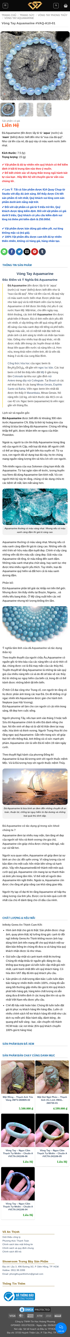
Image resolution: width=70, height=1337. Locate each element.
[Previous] (6, 66)
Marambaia (33, 392)
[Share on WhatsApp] (4, 251)
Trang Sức (27, 15)
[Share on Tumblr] (42, 251)
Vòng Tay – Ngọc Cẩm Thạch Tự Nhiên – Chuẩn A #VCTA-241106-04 (18, 1206)
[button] (5, 5)
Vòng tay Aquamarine (19, 18)
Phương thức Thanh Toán (15, 1240)
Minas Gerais (44, 384)
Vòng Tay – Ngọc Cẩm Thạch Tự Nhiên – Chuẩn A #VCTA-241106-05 (52, 1153)
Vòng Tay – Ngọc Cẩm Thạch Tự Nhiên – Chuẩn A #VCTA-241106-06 (18, 1153)
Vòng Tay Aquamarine (35, 274)
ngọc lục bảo (45, 367)
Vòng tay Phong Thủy (52, 15)
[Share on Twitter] (19, 251)
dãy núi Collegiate (32, 380)
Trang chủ (9, 15)
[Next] (64, 66)
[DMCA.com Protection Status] (35, 1310)
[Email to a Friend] (26, 251)
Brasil (52, 380)
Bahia (22, 388)
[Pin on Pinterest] (34, 251)
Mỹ (42, 372)
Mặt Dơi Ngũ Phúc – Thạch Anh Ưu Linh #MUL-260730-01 (52, 1100)
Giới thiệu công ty (11, 1237)
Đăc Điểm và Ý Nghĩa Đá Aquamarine (29, 279)
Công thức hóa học (19, 363)
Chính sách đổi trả (11, 1251)
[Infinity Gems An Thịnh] (35, 5)
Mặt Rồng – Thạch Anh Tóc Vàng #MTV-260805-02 (18, 1098)
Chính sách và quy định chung (18, 1248)
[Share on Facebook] (11, 251)
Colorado (18, 376)
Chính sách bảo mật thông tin (17, 1244)
